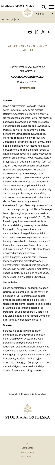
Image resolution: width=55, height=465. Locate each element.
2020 (17, 19)
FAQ (27, 444)
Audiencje (8, 19)
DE (16, 46)
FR (34, 46)
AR (9, 46)
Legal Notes (27, 448)
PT (31, 50)
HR (40, 46)
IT (46, 46)
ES (28, 46)
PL (25, 50)
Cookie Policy (27, 452)
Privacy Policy (27, 457)
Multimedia (27, 87)
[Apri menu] (51, 6)
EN (22, 46)
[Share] (50, 32)
